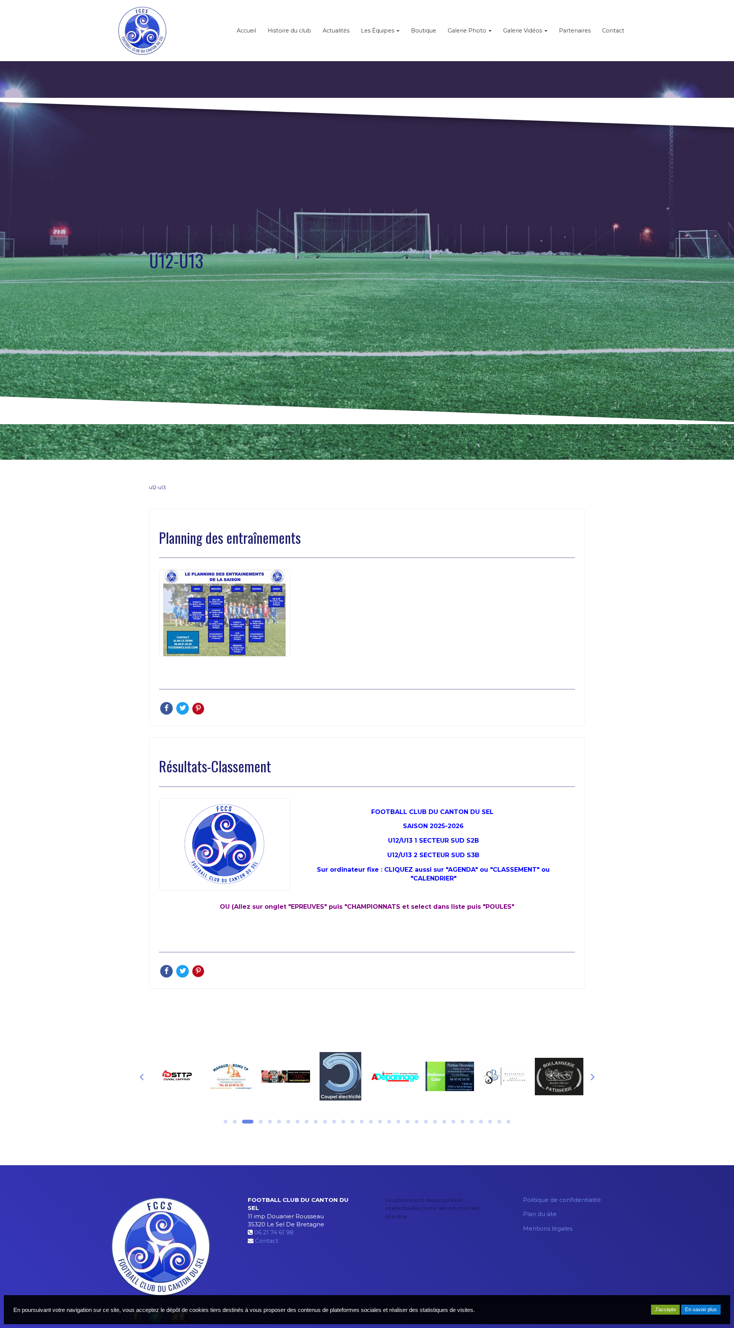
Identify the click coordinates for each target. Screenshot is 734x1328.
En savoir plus (701, 1309)
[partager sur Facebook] (167, 708)
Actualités (336, 30)
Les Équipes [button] (378, 30)
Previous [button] (141, 1076)
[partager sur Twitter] (183, 708)
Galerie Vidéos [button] (523, 30)
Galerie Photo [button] (468, 30)
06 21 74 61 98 (274, 1232)
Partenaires (575, 30)
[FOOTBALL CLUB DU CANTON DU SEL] (142, 30)
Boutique (423, 30)
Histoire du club (289, 30)
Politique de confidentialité (562, 1199)
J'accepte (665, 1309)
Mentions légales (547, 1228)
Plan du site (540, 1214)
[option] (176, 1076)
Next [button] (592, 1076)
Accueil (246, 30)
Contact (613, 30)
